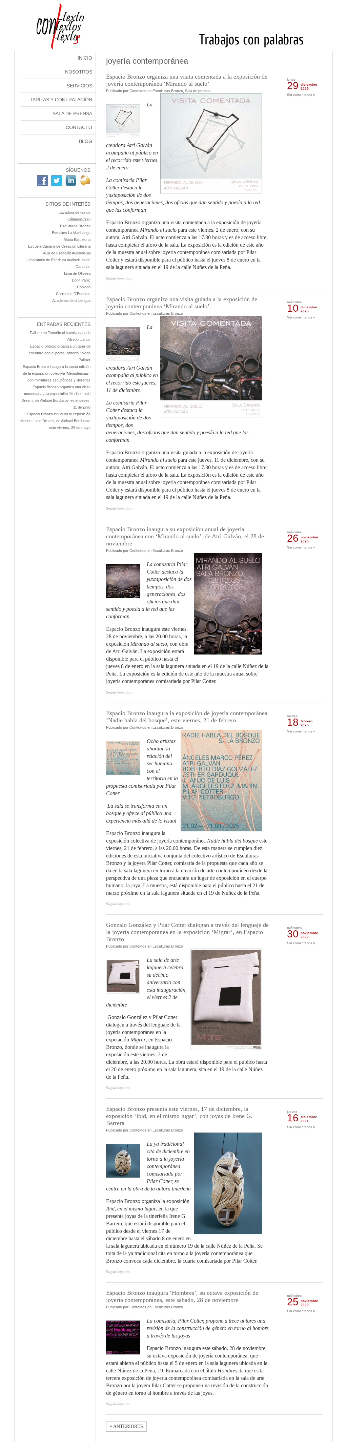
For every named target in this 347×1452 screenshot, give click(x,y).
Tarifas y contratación (61, 99)
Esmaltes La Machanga (71, 233)
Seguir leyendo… (120, 278)
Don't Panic (81, 280)
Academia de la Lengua (71, 300)
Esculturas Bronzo (75, 226)
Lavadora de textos (74, 212)
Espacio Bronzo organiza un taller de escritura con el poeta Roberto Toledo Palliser (59, 353)
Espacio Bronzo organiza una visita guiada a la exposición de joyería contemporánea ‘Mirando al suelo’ (181, 303)
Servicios (79, 85)
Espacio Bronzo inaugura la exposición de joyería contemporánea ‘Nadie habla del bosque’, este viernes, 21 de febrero (186, 717)
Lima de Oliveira (77, 273)
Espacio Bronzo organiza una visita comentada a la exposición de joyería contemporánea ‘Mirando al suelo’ (186, 80)
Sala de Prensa (72, 113)
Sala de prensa (197, 91)
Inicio (85, 58)
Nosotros (78, 72)
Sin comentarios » (301, 95)
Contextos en (140, 91)
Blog (85, 141)
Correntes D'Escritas (73, 294)
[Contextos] (173, 49)
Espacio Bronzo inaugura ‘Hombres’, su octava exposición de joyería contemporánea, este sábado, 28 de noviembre (182, 1296)
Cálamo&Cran (78, 219)
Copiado (83, 287)
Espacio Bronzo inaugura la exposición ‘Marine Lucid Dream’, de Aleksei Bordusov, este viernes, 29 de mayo (55, 421)
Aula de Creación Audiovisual (66, 253)
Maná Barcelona (77, 239)
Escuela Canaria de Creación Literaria (59, 246)
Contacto (79, 127)
